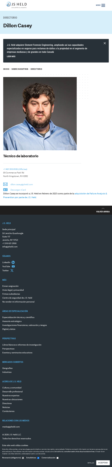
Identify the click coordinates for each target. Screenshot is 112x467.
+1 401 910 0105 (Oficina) (15, 169)
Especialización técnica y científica (18, 317)
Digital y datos (8, 329)
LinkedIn (6, 262)
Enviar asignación (10, 286)
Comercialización (48, 458)
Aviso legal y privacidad (13, 290)
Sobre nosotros (20, 69)
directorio (36, 69)
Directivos (7, 403)
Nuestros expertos (10, 396)
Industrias (7, 372)
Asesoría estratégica (12, 321)
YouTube (6, 267)
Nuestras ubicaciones (12, 400)
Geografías (7, 368)
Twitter (5, 271)
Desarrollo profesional (12, 392)
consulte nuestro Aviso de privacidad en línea (79, 451)
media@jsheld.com (11, 427)
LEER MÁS (11, 56)
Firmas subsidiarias (11, 294)
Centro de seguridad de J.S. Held (17, 298)
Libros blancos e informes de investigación (21, 345)
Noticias (6, 407)
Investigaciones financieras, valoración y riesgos (24, 325)
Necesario (11, 458)
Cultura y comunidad (11, 388)
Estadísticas (31, 458)
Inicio (6, 69)
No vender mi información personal (18, 302)
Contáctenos (8, 411)
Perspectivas (8, 349)
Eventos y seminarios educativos (17, 353)
